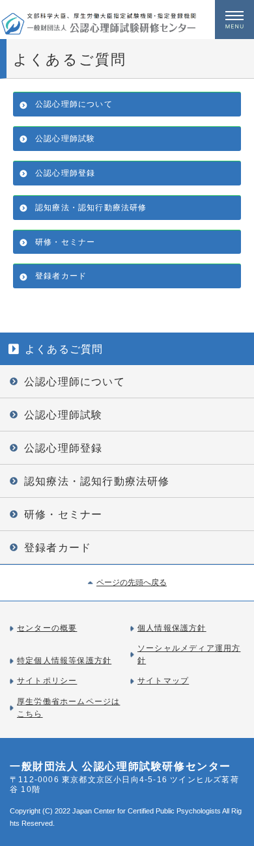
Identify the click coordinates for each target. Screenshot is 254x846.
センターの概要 (47, 628)
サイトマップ (163, 680)
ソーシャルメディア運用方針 (188, 654)
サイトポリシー (47, 680)
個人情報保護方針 (171, 628)
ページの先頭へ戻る (131, 582)
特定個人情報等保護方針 (64, 660)
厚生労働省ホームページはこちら (68, 707)
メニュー (234, 19)
